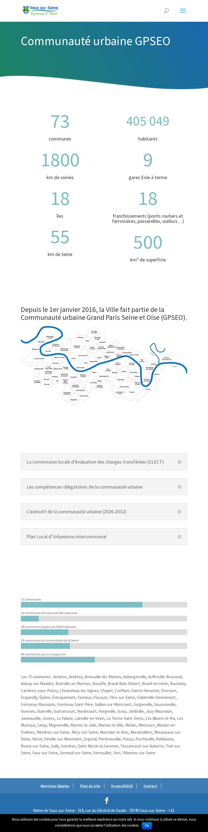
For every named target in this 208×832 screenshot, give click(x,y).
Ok (147, 826)
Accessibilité (122, 785)
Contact (150, 785)
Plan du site (90, 785)
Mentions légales (55, 785)
